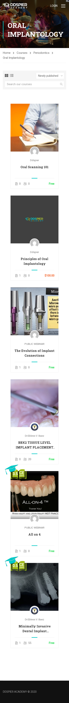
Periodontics (41, 53)
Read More (34, 127)
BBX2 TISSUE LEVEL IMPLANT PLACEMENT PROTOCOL (34, 445)
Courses (22, 53)
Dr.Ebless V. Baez (34, 435)
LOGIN (54, 5)
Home (7, 53)
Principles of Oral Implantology (34, 261)
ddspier (34, 160)
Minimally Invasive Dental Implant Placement (35, 628)
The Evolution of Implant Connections (34, 353)
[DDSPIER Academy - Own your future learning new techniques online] (15, 6)
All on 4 (34, 534)
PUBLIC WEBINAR (34, 343)
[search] (61, 84)
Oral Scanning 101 (34, 167)
